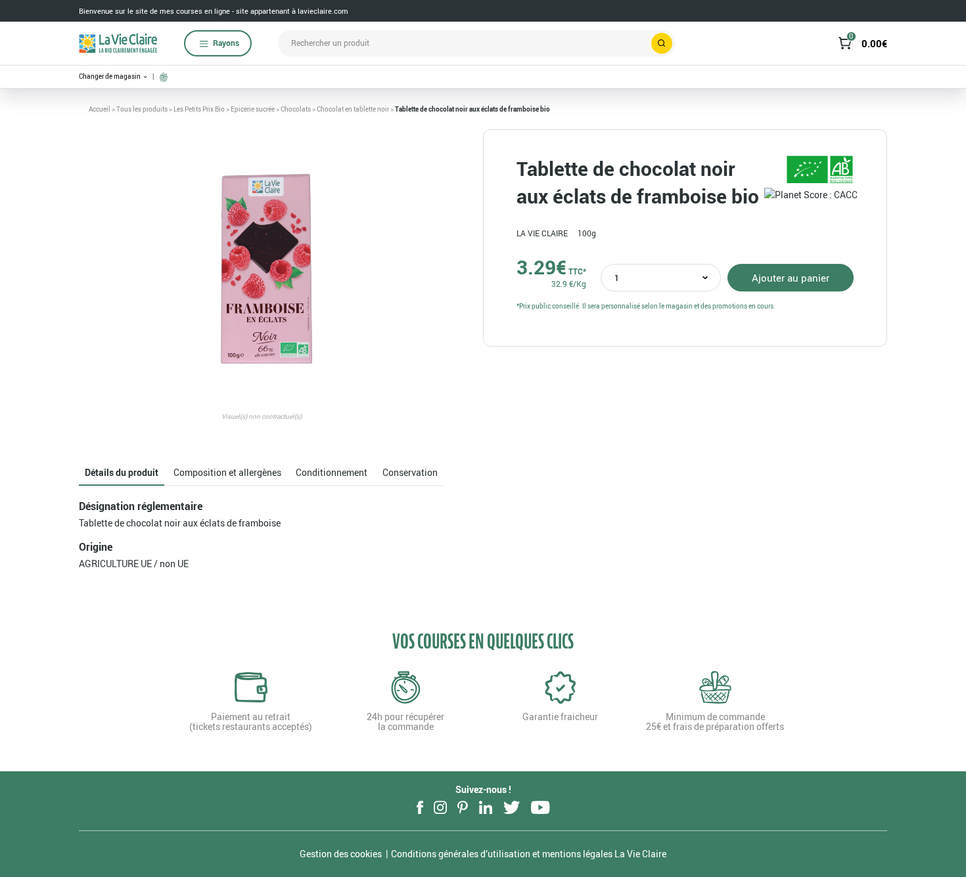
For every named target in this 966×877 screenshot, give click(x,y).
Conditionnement (331, 472)
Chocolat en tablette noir (353, 109)
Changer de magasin (110, 76)
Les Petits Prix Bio (199, 109)
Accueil (99, 109)
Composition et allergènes (227, 472)
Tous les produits (142, 109)
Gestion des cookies (341, 853)
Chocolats (296, 109)
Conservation (410, 472)
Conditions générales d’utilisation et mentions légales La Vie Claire (528, 853)
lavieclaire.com (323, 11)
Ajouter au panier (790, 277)
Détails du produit (121, 472)
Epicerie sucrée (253, 109)
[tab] (121, 473)
